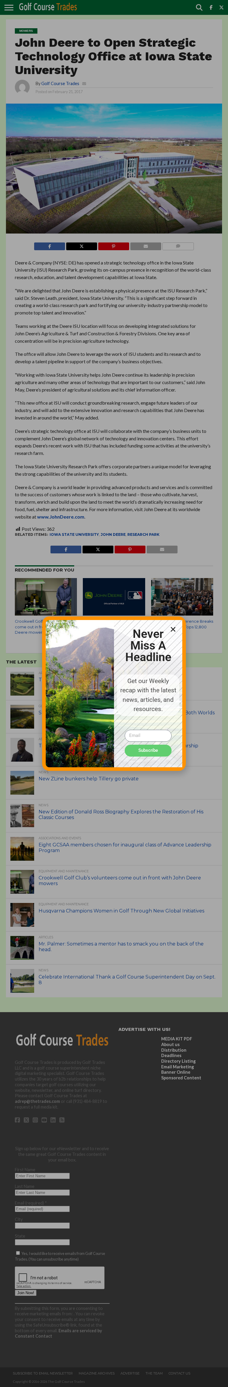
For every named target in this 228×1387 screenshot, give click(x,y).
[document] (114, 693)
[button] (173, 629)
